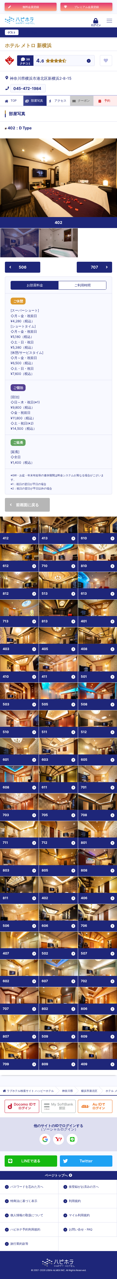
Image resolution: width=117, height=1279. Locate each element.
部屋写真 (37, 100)
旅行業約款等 (19, 1244)
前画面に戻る (27, 504)
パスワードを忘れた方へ (26, 1187)
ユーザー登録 (29, 32)
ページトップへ (56, 1175)
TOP (14, 100)
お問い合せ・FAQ (80, 1229)
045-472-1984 (27, 88)
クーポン (84, 100)
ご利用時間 (82, 285)
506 (22, 267)
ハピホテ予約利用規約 (25, 1229)
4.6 (40, 61)
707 (94, 267)
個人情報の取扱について (26, 1215)
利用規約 (75, 1201)
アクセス (60, 100)
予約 (107, 100)
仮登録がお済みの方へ (84, 1187)
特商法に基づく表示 (23, 1201)
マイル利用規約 (79, 1215)
